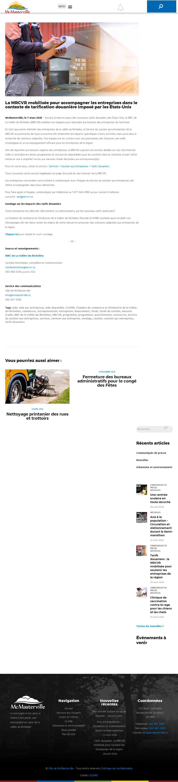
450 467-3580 (157, 724)
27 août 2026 (157, 540)
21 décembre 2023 (107, 371)
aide (15, 308)
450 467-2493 (157, 728)
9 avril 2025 (37, 409)
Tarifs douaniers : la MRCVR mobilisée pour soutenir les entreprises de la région (161, 566)
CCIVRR (70, 308)
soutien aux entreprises (119, 319)
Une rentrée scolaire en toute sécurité (160, 498)
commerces (29, 311)
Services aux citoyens (68, 713)
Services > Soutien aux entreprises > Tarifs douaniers (79, 166)
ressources (120, 315)
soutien (98, 319)
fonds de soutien (110, 311)
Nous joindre (69, 730)
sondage (87, 319)
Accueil (69, 709)
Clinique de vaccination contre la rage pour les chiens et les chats (161, 605)
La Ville (69, 721)
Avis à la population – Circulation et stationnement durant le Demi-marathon (161, 526)
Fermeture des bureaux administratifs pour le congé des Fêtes (106, 381)
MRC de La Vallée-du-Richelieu (24, 256)
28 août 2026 (157, 507)
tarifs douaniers (15, 322)
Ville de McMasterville (60, 769)
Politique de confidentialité (117, 769)
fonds (94, 311)
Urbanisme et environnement (154, 467)
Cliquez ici (11, 234)
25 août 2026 (157, 617)
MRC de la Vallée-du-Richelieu (32, 315)
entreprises (66, 311)
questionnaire (103, 315)
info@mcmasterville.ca (17, 295)
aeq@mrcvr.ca (25, 197)
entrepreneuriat (47, 311)
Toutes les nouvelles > (150, 626)
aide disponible (55, 308)
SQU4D (94, 775)
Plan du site (68, 734)
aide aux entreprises (31, 308)
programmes (85, 315)
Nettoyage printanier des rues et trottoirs (37, 416)
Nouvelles (142, 460)
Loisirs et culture (68, 717)
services (45, 319)
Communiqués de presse (151, 453)
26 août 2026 (157, 582)
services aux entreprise (65, 319)
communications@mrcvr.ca (20, 267)
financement (82, 311)
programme (70, 315)
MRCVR (56, 315)
